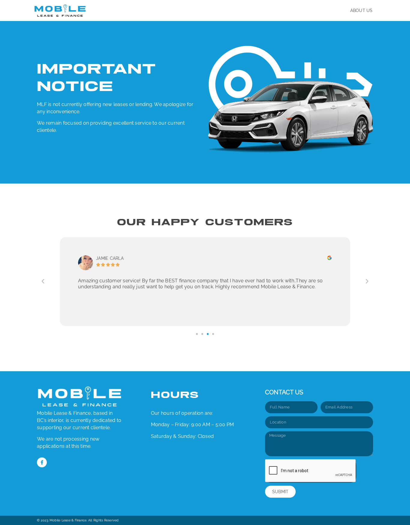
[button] (43, 281)
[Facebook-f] (42, 462)
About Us (361, 10)
